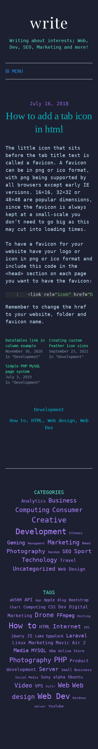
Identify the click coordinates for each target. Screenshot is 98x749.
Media (21, 650)
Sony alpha (53, 677)
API (28, 599)
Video (23, 685)
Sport (83, 551)
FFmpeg (66, 615)
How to (18, 420)
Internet (67, 626)
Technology (39, 559)
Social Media (26, 677)
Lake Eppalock (49, 636)
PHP (60, 659)
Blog (61, 600)
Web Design (71, 569)
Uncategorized (34, 568)
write (49, 23)
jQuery (17, 636)
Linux (19, 642)
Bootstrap (78, 600)
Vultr (50, 686)
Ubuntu (75, 677)
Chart (15, 607)
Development (49, 409)
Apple (49, 600)
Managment (36, 543)
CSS (52, 607)
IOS (87, 627)
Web (63, 685)
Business (62, 500)
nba (52, 651)
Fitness (75, 533)
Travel (68, 560)
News (86, 543)
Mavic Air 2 (71, 642)
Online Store (71, 651)
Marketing (63, 542)
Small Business (76, 670)
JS (29, 635)
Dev (62, 606)
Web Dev (54, 696)
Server (49, 669)
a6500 (16, 599)
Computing (32, 509)
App (38, 600)
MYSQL (38, 650)
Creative (49, 520)
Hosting (84, 616)
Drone (44, 615)
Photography (26, 551)
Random (54, 552)
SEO (66, 551)
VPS (39, 686)
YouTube (56, 706)
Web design (61, 420)
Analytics (33, 501)
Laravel (76, 635)
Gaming (16, 542)
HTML (36, 420)
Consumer (67, 509)
